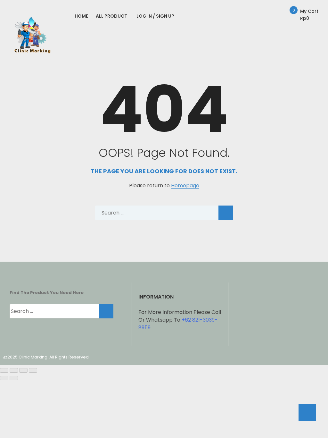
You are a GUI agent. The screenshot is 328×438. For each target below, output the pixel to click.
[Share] (23, 370)
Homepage (185, 186)
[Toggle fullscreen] (14, 370)
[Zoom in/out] (4, 370)
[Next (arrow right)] (14, 378)
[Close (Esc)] (33, 370)
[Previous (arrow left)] (4, 378)
